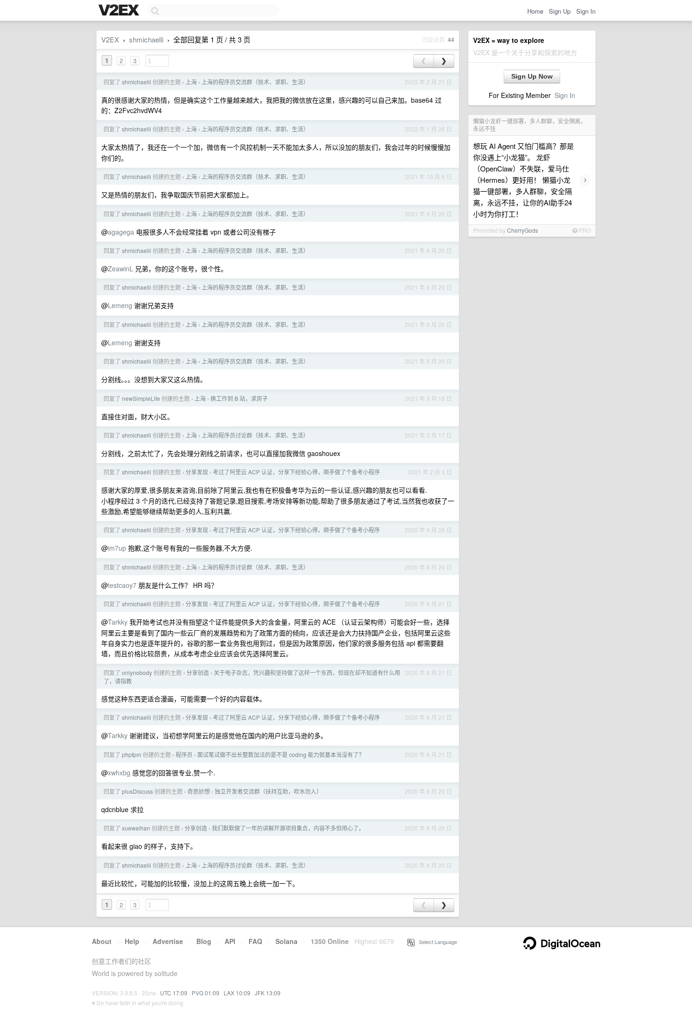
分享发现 (196, 472)
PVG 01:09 (205, 993)
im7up (117, 548)
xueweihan (136, 828)
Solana (286, 941)
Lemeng (120, 305)
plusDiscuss (137, 791)
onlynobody (137, 672)
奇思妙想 (198, 791)
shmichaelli (146, 39)
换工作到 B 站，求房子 (239, 398)
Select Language (436, 941)
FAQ (255, 941)
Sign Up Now (532, 76)
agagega (121, 231)
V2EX (110, 39)
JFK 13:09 (268, 993)
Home (535, 11)
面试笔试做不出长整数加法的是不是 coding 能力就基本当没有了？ (280, 754)
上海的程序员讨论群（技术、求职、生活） (255, 435)
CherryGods (522, 230)
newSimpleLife (141, 398)
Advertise (168, 941)
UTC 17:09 (173, 993)
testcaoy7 (122, 585)
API (230, 941)
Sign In (585, 11)
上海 (191, 82)
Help (132, 941)
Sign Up (560, 11)
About (102, 941)
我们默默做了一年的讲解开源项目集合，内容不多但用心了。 (288, 828)
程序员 (184, 754)
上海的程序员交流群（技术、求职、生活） (255, 82)
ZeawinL (120, 268)
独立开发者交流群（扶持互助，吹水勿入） (268, 791)
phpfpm (131, 754)
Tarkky (118, 621)
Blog (203, 941)
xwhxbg (119, 772)
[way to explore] (120, 11)
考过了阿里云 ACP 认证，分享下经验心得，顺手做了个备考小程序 (296, 472)
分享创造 (197, 672)
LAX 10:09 (237, 993)
